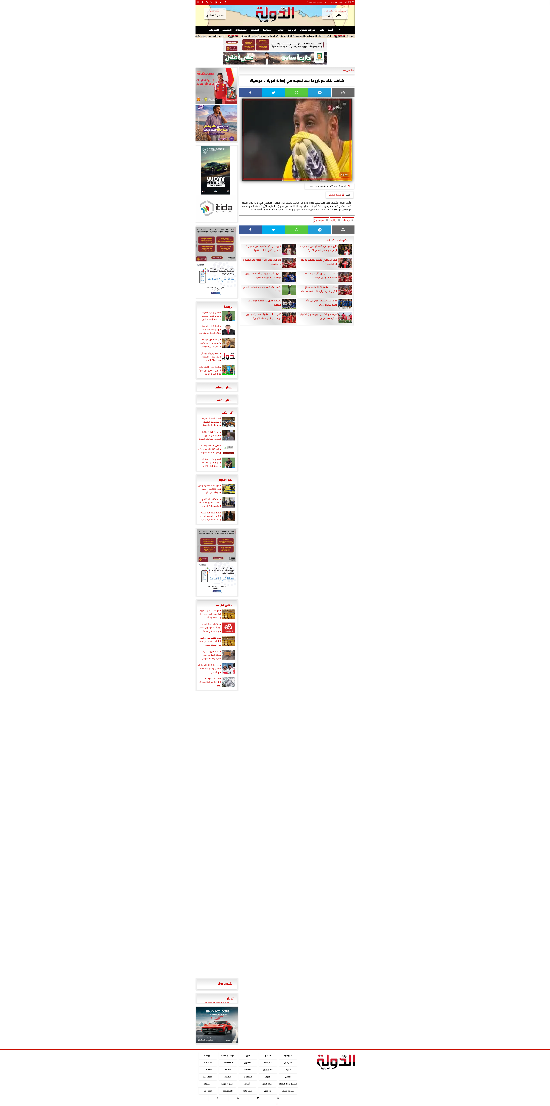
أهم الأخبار (226, 479)
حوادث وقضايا (307, 30)
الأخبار (331, 30)
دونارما (334, 220)
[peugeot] (216, 170)
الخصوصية (228, 1091)
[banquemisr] (275, 45)
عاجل (321, 30)
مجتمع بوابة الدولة (288, 1084)
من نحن (267, 1091)
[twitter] (220, 2)
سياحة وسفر (288, 1091)
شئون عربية (227, 1084)
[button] (200, 1025)
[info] (202, 2)
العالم (288, 1077)
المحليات (248, 1077)
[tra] (216, 279)
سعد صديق (335, 195)
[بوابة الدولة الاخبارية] (217, 1025)
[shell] (216, 86)
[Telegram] (319, 92)
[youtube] (216, 2)
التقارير (255, 30)
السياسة (267, 30)
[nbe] (275, 58)
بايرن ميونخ (320, 220)
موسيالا (347, 220)
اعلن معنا (247, 1091)
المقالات (208, 1070)
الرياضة (292, 30)
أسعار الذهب (224, 400)
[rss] (211, 2)
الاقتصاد (227, 30)
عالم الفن (267, 1084)
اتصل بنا (208, 1091)
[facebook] (225, 2)
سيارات (206, 1084)
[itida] (216, 208)
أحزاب (247, 1084)
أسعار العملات (223, 387)
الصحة (228, 1070)
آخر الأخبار (226, 412)
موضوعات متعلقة (338, 240)
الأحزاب (267, 1077)
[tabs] (198, 2)
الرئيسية (288, 1056)
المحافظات (241, 30)
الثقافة (247, 1070)
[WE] (216, 123)
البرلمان (280, 30)
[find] (207, 2)
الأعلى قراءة (224, 605)
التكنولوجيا (268, 1070)
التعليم (227, 1077)
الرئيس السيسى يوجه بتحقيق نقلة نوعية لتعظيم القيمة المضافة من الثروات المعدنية (244, 36)
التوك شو (207, 1077)
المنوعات (214, 30)
